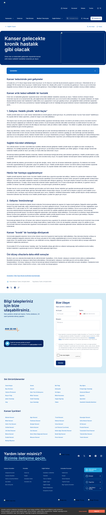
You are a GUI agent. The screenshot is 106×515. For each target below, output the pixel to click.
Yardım (91, 8)
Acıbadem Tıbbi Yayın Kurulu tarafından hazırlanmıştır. (23, 275)
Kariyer (65, 8)
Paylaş (100, 26)
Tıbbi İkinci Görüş (92, 488)
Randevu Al (97, 18)
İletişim (83, 8)
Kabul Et (96, 511)
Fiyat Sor (91, 482)
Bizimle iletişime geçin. (25, 458)
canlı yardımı (33, 344)
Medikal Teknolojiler (43, 18)
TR (100, 8)
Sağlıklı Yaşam (11, 26)
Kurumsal (74, 8)
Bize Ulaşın (92, 26)
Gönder (60, 363)
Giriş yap (86, 18)
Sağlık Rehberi (56, 18)
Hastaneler (8, 18)
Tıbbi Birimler (30, 18)
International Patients (92, 470)
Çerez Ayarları (83, 511)
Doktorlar (20, 18)
